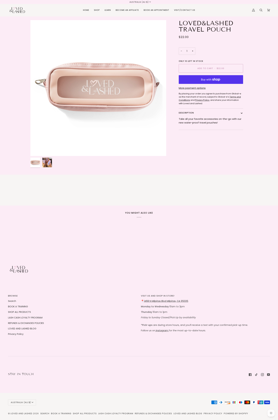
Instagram (162, 330)
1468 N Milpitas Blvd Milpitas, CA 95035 (166, 301)
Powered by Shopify (236, 413)
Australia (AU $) (139, 2)
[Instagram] (262, 374)
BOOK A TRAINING (18, 306)
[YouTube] (268, 374)
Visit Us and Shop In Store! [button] (158, 295)
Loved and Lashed (21, 413)
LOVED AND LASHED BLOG (22, 328)
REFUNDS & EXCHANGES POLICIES (26, 323)
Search (12, 301)
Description (186, 112)
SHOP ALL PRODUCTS (19, 312)
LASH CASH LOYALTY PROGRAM (25, 317)
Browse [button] (13, 295)
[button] (97, 10)
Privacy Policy (15, 334)
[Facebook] (250, 374)
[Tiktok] (256, 374)
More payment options (192, 88)
